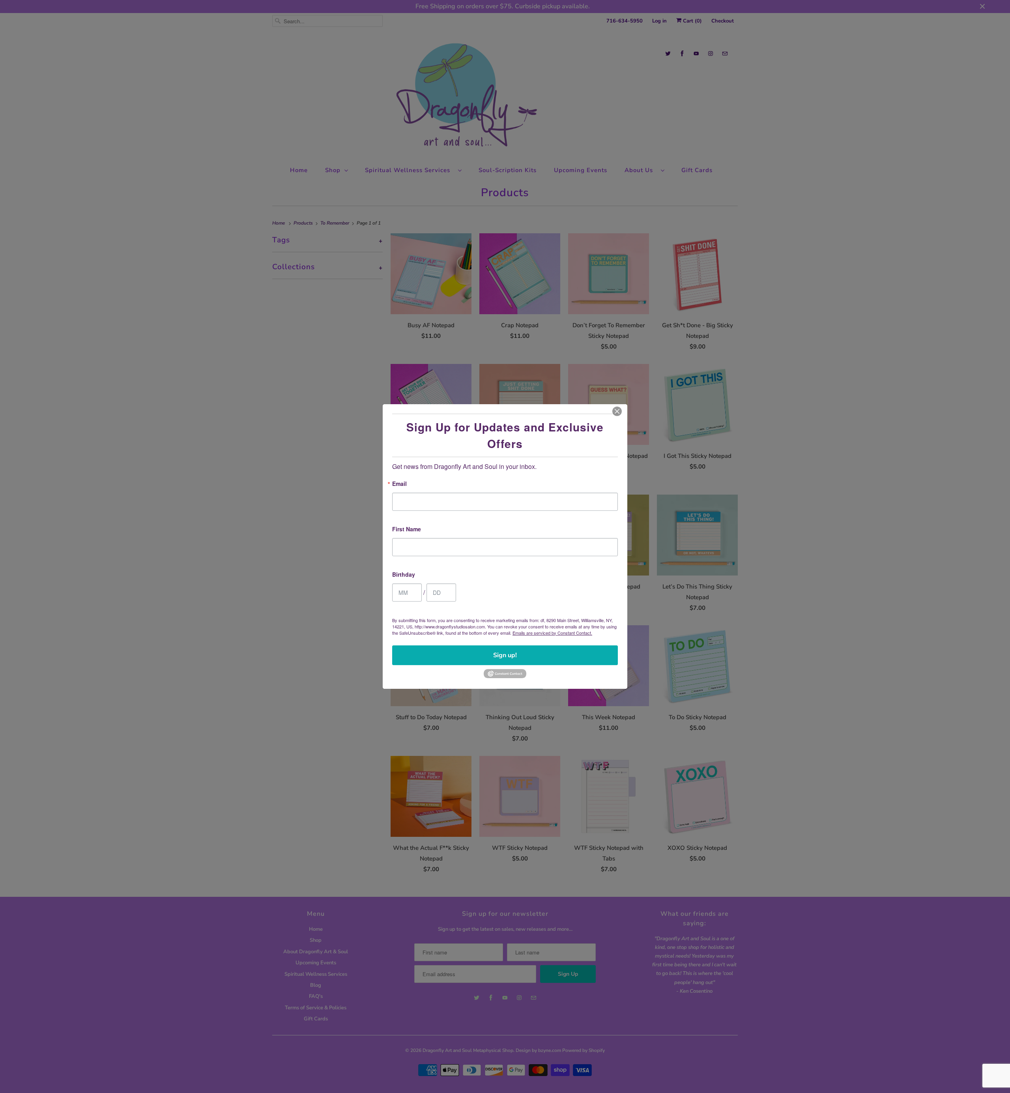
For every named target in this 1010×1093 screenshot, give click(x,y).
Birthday (403, 575)
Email (399, 484)
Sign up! (505, 655)
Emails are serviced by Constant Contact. (552, 633)
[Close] (617, 411)
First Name (406, 529)
